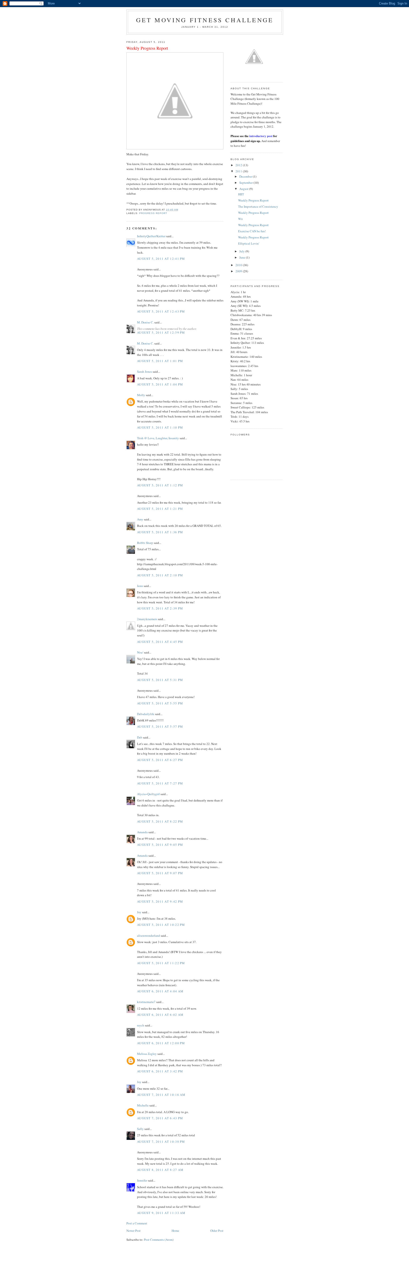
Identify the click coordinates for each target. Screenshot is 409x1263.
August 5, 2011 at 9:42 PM (160, 901)
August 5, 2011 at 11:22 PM (161, 963)
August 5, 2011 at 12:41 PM (161, 258)
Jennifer (142, 1180)
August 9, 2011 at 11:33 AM (161, 1213)
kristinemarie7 (146, 1002)
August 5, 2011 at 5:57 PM (160, 726)
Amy (140, 519)
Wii (240, 219)
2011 (239, 171)
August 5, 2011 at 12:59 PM (161, 332)
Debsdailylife (145, 714)
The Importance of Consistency (258, 206)
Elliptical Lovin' (248, 243)
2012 (239, 165)
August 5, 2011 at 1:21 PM (160, 508)
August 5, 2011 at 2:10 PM (160, 575)
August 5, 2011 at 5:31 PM (160, 680)
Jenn (140, 586)
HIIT (241, 194)
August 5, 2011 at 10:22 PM (161, 925)
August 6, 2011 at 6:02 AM (160, 1014)
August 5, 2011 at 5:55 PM (160, 703)
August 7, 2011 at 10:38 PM (161, 1141)
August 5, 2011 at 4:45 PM (160, 642)
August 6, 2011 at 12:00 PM (161, 1043)
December (246, 176)
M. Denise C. (145, 322)
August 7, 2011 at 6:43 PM (160, 1118)
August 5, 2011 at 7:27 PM (160, 783)
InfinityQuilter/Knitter (151, 236)
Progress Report (153, 213)
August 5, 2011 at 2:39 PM (160, 608)
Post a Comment (136, 1223)
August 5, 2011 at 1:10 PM (160, 427)
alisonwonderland (148, 935)
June (242, 257)
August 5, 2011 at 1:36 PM (160, 532)
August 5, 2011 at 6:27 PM (160, 760)
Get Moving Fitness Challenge (205, 20)
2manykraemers (147, 619)
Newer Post (133, 1230)
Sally (140, 1129)
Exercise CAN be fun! (252, 231)
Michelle (143, 1105)
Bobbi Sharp (145, 543)
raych (140, 1025)
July (242, 251)
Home (175, 1230)
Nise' (140, 652)
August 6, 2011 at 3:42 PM (160, 1071)
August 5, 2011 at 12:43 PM (161, 311)
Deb (139, 737)
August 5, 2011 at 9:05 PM (160, 844)
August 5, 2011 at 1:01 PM (160, 361)
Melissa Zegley (147, 1054)
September (246, 182)
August (244, 189)
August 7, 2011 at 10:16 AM (161, 1095)
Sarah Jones (144, 371)
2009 (239, 271)
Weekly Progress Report (253, 200)
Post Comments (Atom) (158, 1239)
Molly (141, 395)
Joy (139, 912)
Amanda (142, 832)
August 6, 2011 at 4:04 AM (160, 991)
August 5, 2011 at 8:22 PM (160, 821)
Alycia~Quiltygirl (148, 794)
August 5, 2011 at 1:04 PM (160, 384)
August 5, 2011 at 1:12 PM (160, 485)
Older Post (216, 1230)
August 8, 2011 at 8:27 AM (160, 1170)
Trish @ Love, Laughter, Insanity (158, 438)
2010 (239, 265)
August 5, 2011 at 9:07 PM (160, 873)
